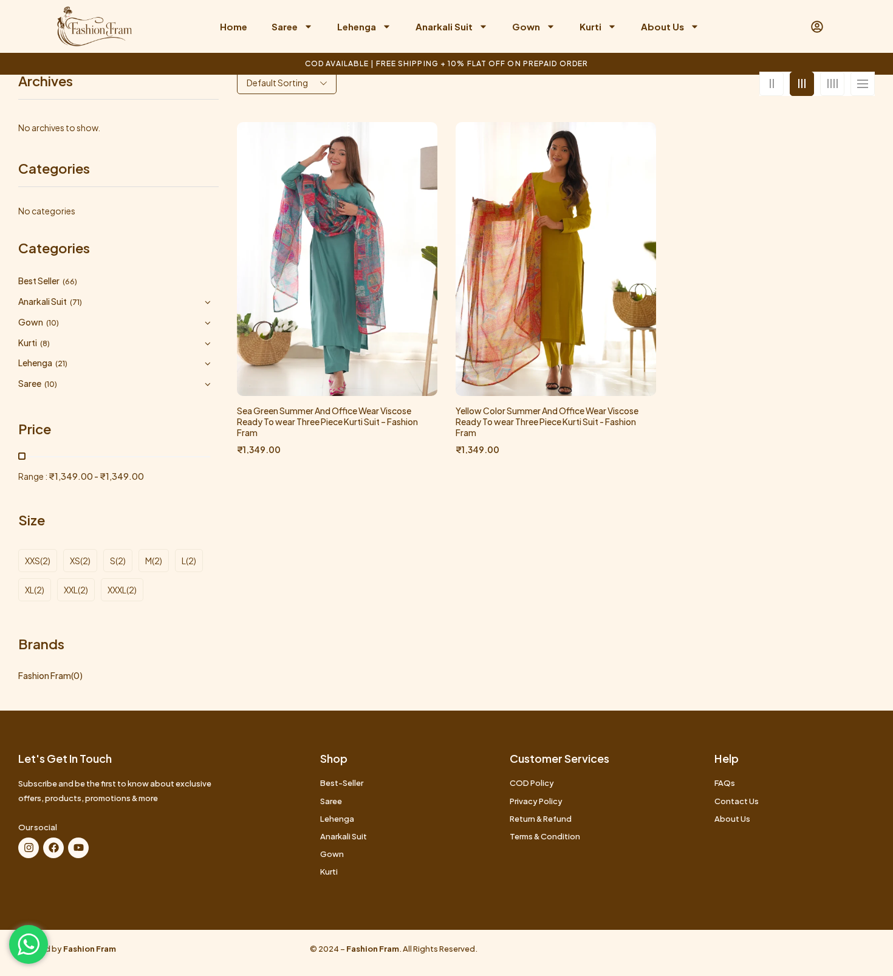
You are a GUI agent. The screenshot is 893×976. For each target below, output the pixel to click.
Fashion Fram (44, 675)
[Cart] (796, 26)
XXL (71, 589)
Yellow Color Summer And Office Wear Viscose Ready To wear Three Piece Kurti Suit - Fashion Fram (547, 421)
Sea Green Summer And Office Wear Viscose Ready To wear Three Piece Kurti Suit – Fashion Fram (327, 421)
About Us (662, 26)
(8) (45, 343)
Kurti (590, 26)
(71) (76, 302)
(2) (45, 560)
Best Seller (39, 280)
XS (75, 560)
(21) (61, 363)
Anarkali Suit (444, 26)
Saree (285, 26)
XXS (32, 560)
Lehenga (356, 26)
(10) (52, 322)
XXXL (117, 589)
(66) (70, 281)
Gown (526, 26)
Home (233, 26)
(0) (77, 675)
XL (29, 589)
